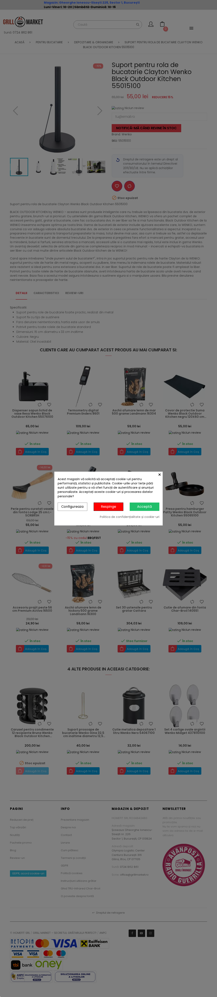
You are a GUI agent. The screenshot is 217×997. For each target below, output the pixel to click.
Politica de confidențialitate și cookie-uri (129, 517)
